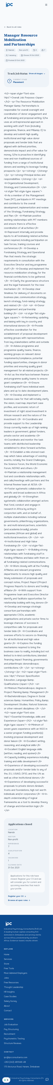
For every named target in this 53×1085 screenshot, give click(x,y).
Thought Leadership (13, 987)
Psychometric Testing (14, 1038)
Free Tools (9, 968)
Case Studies (10, 996)
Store (6, 964)
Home (6, 954)
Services (8, 959)
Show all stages (36, 73)
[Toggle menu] (46, 5)
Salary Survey (10, 1001)
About (7, 1006)
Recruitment (9, 1034)
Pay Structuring (11, 1029)
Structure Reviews (12, 1043)
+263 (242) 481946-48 (15, 1062)
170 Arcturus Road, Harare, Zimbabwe (22, 1066)
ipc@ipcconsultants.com (15, 1057)
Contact (8, 1010)
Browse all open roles (18, 900)
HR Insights (9, 992)
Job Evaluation (11, 1024)
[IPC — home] (9, 4)
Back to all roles (14, 27)
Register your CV (16, 896)
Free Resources (11, 982)
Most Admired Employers (15, 973)
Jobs (6, 978)
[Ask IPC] (47, 1079)
